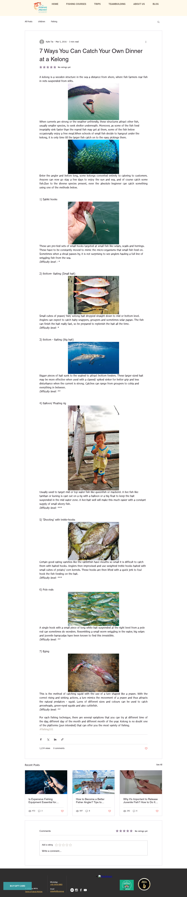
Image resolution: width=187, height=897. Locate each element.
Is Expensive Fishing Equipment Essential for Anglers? (42, 801)
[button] (158, 22)
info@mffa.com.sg (57, 891)
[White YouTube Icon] (85, 890)
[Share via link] (62, 739)
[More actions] (146, 42)
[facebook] (81, 890)
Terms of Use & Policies (33, 891)
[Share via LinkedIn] (55, 739)
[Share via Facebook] (40, 739)
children (41, 22)
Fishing (54, 22)
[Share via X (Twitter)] (48, 739)
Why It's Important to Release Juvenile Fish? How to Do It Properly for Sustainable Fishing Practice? (140, 801)
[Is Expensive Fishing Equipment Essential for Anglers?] (46, 782)
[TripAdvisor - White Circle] (72, 890)
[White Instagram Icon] (76, 890)
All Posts (28, 22)
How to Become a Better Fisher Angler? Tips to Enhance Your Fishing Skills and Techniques (92, 801)
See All (159, 765)
